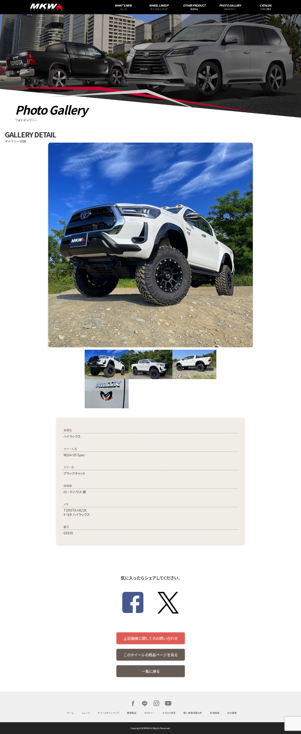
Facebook (133, 703)
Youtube (168, 703)
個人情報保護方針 (192, 712)
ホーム (70, 712)
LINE (144, 703)
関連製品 (131, 712)
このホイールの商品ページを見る (151, 655)
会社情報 (232, 712)
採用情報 (214, 712)
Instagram (156, 703)
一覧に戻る (151, 671)
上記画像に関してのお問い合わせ (150, 638)
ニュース (85, 712)
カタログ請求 (169, 712)
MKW (75, 7)
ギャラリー (149, 712)
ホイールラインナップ (108, 712)
